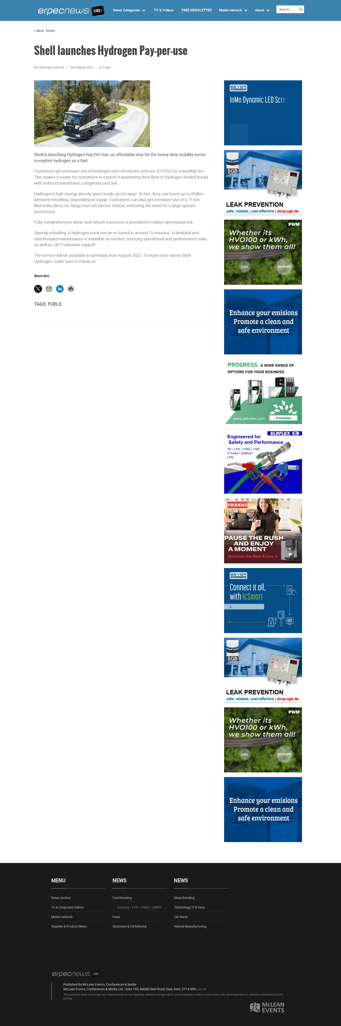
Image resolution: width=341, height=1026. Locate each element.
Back (39, 30)
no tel (202, 989)
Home (50, 30)
